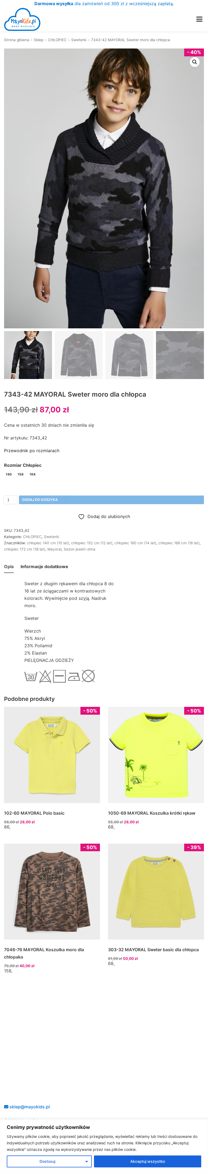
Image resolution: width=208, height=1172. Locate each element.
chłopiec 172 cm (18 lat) (24, 549)
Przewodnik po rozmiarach (31, 450)
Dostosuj (47, 1161)
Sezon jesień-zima (79, 549)
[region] (104, 1145)
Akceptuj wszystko (147, 1161)
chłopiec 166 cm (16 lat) (179, 543)
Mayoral (54, 549)
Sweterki (78, 40)
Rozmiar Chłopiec (22, 465)
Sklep (38, 40)
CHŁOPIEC (57, 40)
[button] (195, 62)
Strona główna (16, 40)
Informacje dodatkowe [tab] (44, 566)
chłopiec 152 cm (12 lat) (91, 543)
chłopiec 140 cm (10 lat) (48, 543)
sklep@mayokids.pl (29, 1106)
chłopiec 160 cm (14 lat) (135, 543)
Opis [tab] (9, 566)
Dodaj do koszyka (40, 500)
